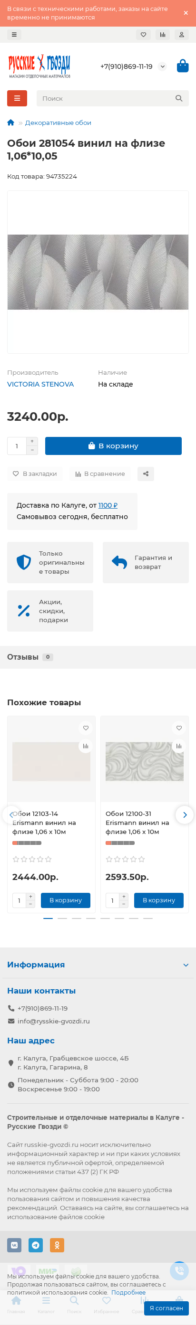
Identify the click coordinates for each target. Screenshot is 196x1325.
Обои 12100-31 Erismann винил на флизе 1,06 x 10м (137, 822)
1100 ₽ (108, 505)
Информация (36, 964)
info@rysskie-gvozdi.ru (54, 1021)
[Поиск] (178, 98)
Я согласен (166, 1308)
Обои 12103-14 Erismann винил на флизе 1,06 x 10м (44, 822)
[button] (11, 815)
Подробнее (128, 1292)
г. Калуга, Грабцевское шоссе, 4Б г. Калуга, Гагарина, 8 (73, 1062)
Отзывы (28, 657)
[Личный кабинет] (182, 34)
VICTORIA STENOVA (40, 384)
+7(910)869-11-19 (126, 66)
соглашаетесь (157, 1207)
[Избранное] (143, 34)
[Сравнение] (163, 34)
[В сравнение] (85, 746)
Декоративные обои (58, 122)
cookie (92, 1189)
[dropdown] (14, 34)
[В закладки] (85, 728)
